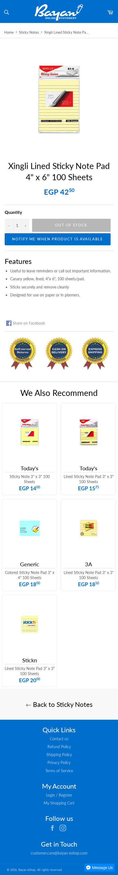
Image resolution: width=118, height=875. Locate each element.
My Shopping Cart (59, 803)
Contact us (59, 738)
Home (9, 32)
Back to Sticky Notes (61, 704)
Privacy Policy (59, 762)
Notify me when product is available (57, 239)
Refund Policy (59, 746)
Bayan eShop (26, 869)
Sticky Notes (29, 32)
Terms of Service (59, 770)
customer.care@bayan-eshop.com (59, 853)
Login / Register (59, 795)
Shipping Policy (59, 754)
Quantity (13, 212)
